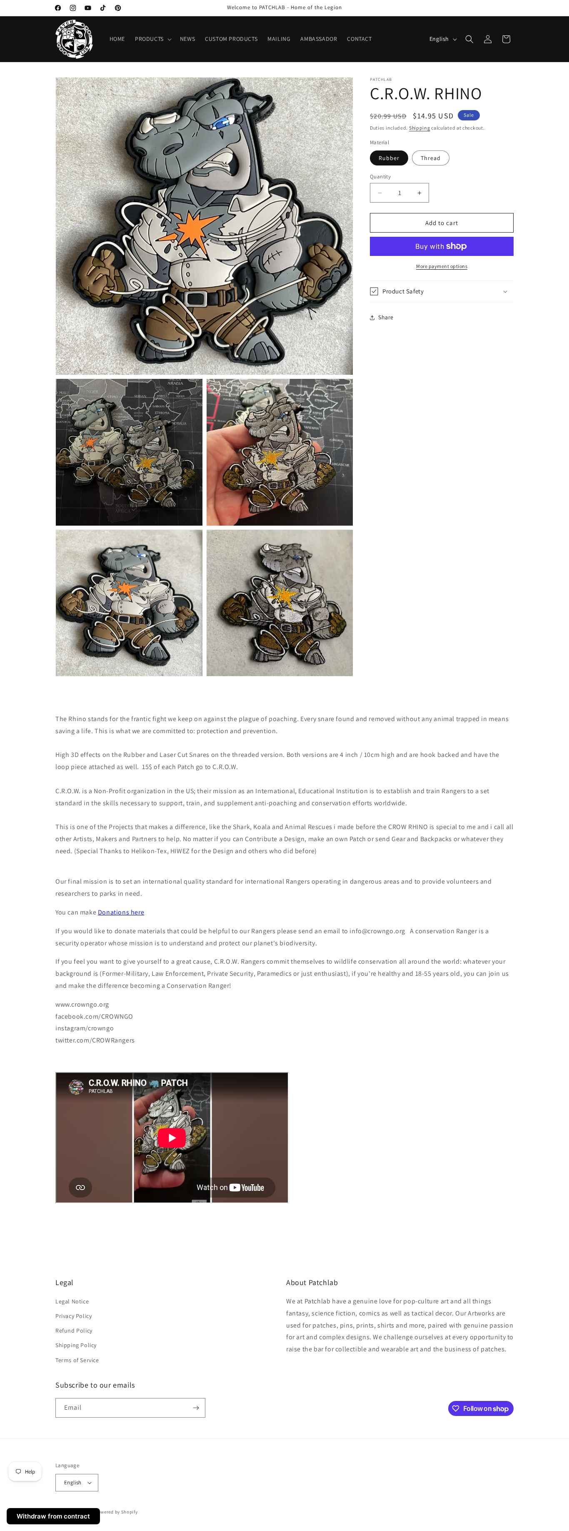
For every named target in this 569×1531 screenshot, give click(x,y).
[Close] (407, 37)
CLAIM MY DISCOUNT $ (284, 286)
